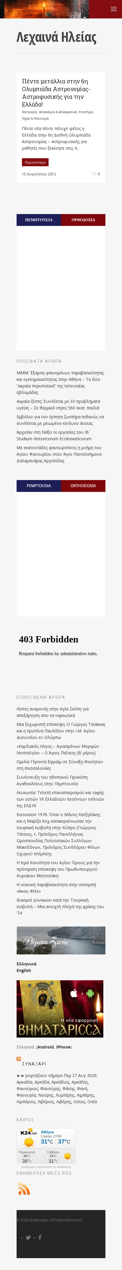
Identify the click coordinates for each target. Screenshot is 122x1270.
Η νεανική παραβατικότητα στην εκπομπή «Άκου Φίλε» (56, 888)
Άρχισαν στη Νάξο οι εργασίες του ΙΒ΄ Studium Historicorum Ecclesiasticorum (54, 435)
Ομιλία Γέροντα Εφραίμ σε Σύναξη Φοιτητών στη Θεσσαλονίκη (60, 765)
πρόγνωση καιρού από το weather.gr (46, 1167)
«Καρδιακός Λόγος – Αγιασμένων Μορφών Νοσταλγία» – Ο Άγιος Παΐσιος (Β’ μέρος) (58, 749)
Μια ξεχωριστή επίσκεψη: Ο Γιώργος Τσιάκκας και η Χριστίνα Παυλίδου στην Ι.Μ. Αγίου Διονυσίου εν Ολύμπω (61, 730)
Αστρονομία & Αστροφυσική (58, 112)
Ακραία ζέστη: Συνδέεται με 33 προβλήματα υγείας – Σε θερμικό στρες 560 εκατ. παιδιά (58, 404)
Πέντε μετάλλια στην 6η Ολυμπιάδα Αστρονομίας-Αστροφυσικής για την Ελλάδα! (56, 92)
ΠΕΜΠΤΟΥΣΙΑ (38, 219)
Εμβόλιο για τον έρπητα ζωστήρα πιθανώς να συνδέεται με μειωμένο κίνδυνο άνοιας (60, 420)
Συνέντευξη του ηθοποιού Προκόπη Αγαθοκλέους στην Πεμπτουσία (52, 780)
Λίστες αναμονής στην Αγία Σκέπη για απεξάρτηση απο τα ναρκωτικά (53, 712)
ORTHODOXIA (83, 485)
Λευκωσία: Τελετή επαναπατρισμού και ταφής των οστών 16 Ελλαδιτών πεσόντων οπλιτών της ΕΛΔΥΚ (60, 799)
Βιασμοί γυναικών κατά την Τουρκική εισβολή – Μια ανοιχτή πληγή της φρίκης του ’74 (60, 906)
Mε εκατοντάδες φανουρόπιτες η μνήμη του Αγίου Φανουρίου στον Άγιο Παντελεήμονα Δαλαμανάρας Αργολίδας (59, 454)
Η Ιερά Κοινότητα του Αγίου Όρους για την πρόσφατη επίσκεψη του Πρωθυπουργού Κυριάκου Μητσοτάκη (58, 869)
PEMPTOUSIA (39, 485)
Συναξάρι (34, 1064)
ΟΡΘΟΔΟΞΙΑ (83, 219)
